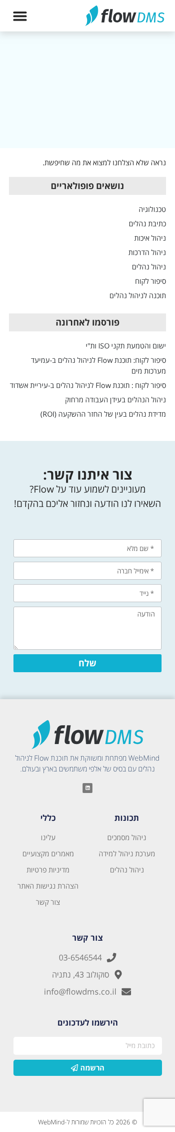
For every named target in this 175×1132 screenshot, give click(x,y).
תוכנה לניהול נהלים (137, 295)
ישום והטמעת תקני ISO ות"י (126, 346)
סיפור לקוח (150, 281)
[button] (20, 15)
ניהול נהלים (149, 267)
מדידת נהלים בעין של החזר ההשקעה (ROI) (103, 414)
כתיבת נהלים (147, 224)
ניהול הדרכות (147, 252)
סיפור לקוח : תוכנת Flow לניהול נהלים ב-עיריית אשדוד (88, 385)
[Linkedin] (87, 788)
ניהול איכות (150, 238)
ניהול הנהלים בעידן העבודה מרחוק (115, 400)
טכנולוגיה (152, 209)
